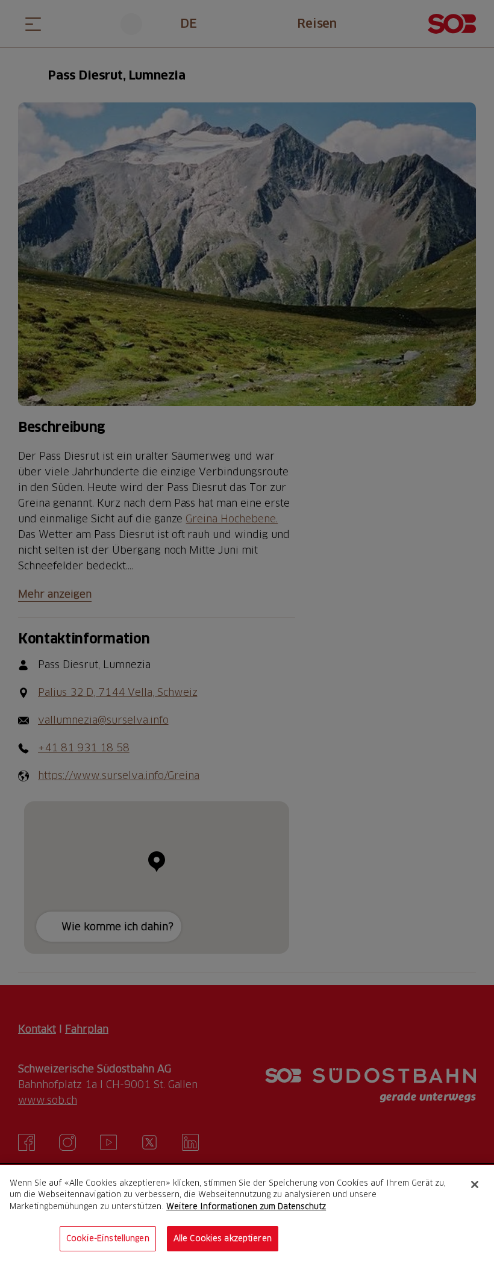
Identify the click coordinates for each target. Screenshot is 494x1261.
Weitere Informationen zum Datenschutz (246, 1206)
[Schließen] (474, 1184)
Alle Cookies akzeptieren (223, 1238)
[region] (247, 1213)
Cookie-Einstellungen (107, 1238)
